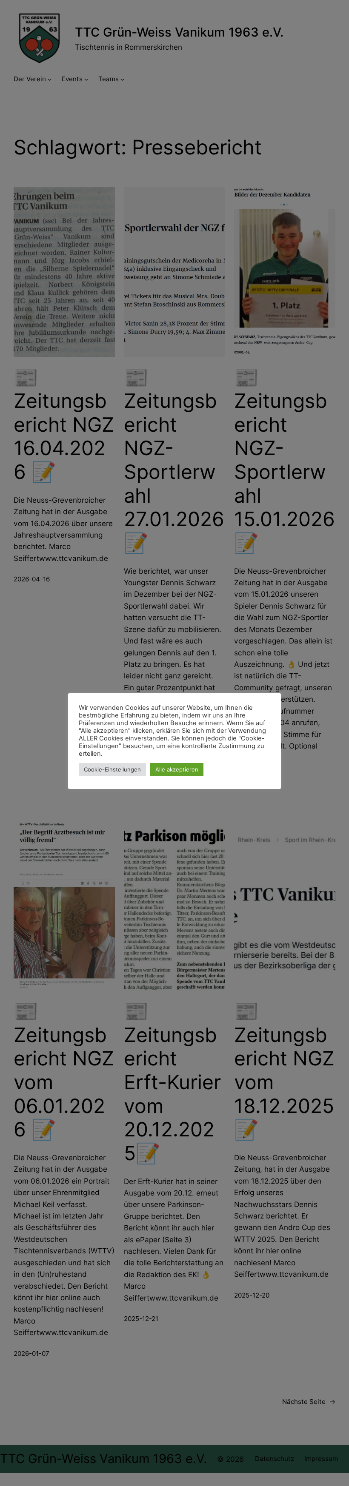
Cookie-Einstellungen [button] (112, 769)
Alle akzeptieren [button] (176, 769)
